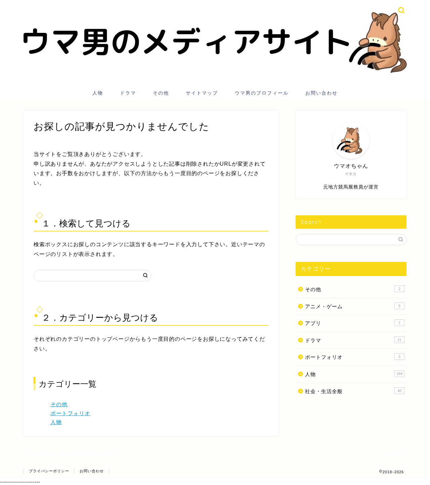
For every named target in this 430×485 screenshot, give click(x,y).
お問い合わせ (321, 93)
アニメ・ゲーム (352, 306)
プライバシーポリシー (49, 471)
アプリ (352, 323)
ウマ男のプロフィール (262, 93)
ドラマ (128, 93)
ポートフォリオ (70, 413)
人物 (97, 93)
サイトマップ (202, 93)
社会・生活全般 (353, 391)
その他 (161, 93)
